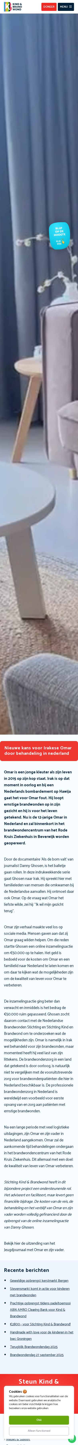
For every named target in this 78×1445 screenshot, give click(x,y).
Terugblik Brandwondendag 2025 (34, 1347)
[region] (39, 1412)
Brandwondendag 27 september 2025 (37, 1355)
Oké (39, 1420)
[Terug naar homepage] (13, 6)
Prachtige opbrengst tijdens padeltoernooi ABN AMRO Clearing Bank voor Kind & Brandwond (40, 1310)
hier (17, 1243)
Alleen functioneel (39, 1431)
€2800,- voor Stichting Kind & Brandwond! (40, 1324)
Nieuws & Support (18, 1439)
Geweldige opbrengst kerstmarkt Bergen (39, 1281)
